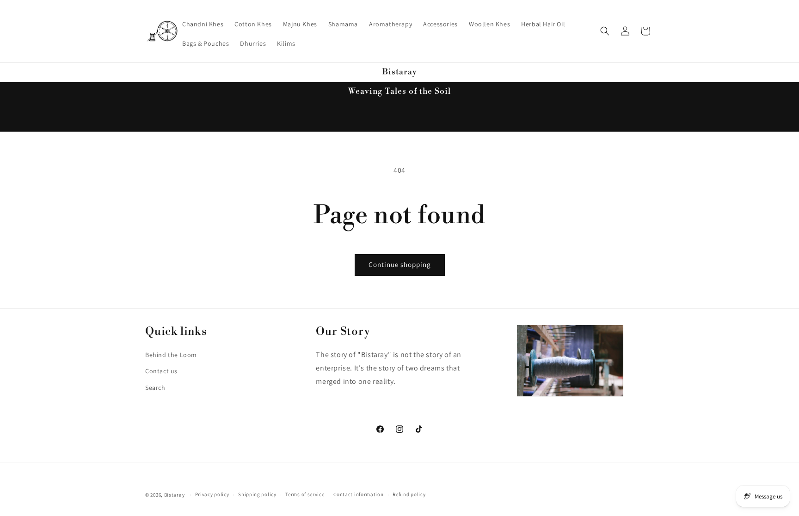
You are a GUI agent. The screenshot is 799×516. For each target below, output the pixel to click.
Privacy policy (212, 494)
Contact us (161, 370)
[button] (605, 31)
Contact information (358, 494)
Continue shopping (400, 264)
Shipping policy (257, 494)
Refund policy (409, 494)
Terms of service (304, 494)
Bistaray (174, 495)
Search (155, 387)
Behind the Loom (171, 354)
